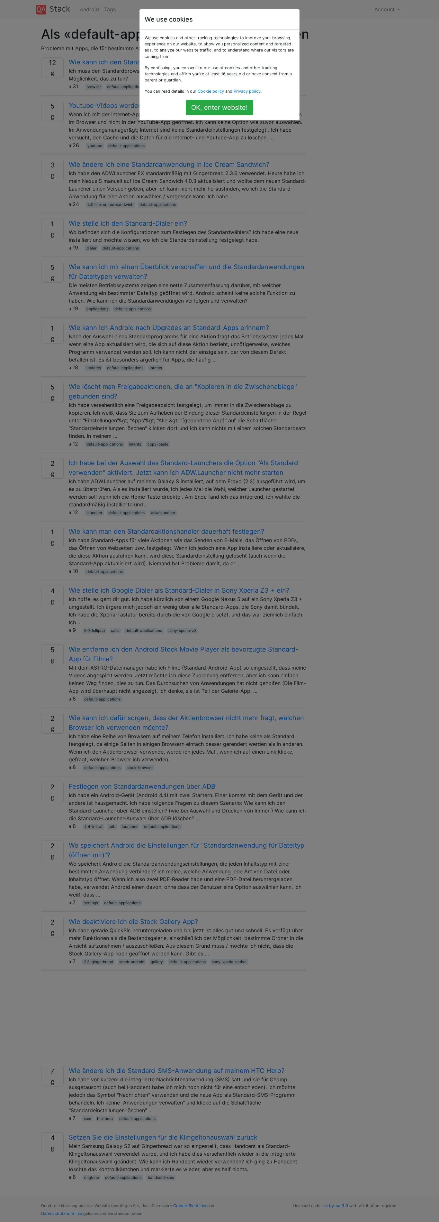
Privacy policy (247, 91)
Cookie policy (211, 91)
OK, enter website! (219, 107)
